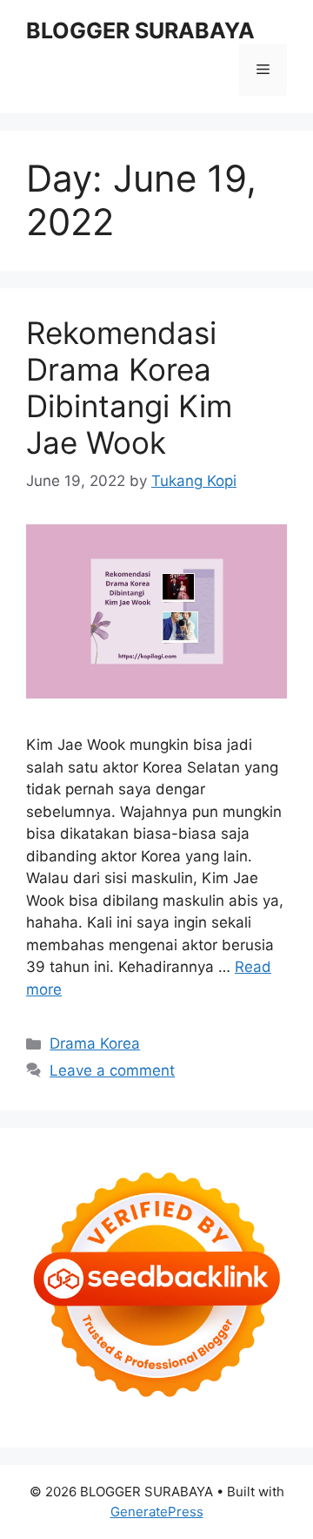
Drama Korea (95, 1043)
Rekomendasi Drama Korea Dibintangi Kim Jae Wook (129, 387)
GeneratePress (156, 1511)
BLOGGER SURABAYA (140, 30)
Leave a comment (112, 1070)
